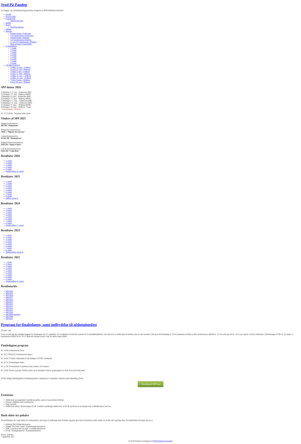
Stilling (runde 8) (12, 198)
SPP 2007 (9, 319)
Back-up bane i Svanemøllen (21, 44)
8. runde (13, 63)
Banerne (9, 31)
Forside (8, 14)
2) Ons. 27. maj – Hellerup (20, 69)
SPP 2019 (9, 293)
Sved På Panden (14, 4)
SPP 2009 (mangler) (13, 314)
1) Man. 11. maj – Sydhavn (20, 67)
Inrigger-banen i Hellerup (19, 38)
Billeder (9, 29)
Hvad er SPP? (11, 17)
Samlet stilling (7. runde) (15, 225)
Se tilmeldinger (11, 46)
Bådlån (8, 23)
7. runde (13, 61)
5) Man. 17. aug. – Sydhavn (20, 76)
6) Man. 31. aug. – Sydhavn (20, 78)
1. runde (13, 48)
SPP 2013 (9, 306)
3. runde (13, 53)
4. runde (13, 55)
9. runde (9, 279)
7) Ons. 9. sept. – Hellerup (20, 80)
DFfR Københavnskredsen (163, 441)
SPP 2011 (9, 310)
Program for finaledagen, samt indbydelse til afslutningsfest (49, 324)
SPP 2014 (9, 304)
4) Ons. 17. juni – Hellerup (20, 74)
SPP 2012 (9, 308)
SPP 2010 (9, 312)
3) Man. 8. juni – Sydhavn (20, 72)
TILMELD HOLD (13, 65)
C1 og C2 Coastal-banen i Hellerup (23, 42)
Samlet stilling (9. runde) (15, 281)
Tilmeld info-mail (16, 21)
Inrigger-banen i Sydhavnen (20, 33)
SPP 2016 (9, 300)
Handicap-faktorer (17, 27)
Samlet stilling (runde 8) (14, 252)
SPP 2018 (9, 295)
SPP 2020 (9, 291)
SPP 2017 (9, 298)
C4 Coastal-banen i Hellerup (21, 40)
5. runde (13, 57)
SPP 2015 (9, 302)
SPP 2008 (9, 317)
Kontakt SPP (10, 19)
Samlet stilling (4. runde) (15, 171)
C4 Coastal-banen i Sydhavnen (21, 36)
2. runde (13, 50)
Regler (8, 25)
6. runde (13, 59)
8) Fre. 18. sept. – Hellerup (20, 82)
